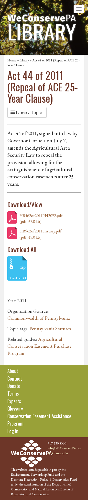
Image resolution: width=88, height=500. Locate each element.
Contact (14, 378)
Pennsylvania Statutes (50, 328)
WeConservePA (58, 453)
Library (24, 60)
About (12, 370)
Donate (13, 385)
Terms (13, 393)
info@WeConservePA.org (64, 448)
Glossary (15, 408)
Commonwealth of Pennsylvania (38, 318)
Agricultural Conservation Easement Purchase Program (39, 346)
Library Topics (29, 112)
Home (11, 60)
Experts (14, 401)
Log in (12, 431)
